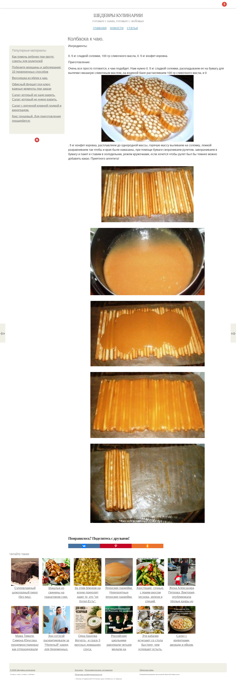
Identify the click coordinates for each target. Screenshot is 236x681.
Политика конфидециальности (88, 674)
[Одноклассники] (147, 546)
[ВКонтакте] (84, 546)
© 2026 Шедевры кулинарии (22, 670)
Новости (117, 27)
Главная (100, 27)
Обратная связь (147, 670)
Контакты (79, 670)
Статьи (132, 27)
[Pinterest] (116, 546)
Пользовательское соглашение (99, 670)
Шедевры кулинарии (118, 15)
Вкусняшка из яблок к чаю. (30, 78)
